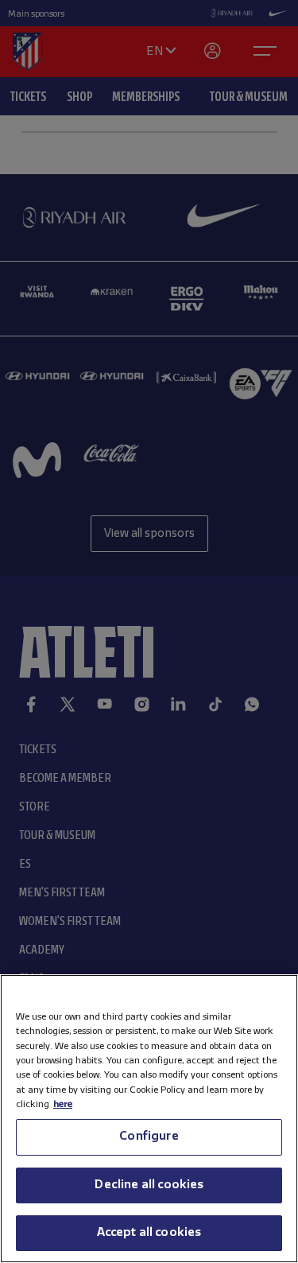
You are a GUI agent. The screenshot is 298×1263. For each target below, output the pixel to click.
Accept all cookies (149, 1232)
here (62, 1104)
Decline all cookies (148, 1185)
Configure (148, 1136)
